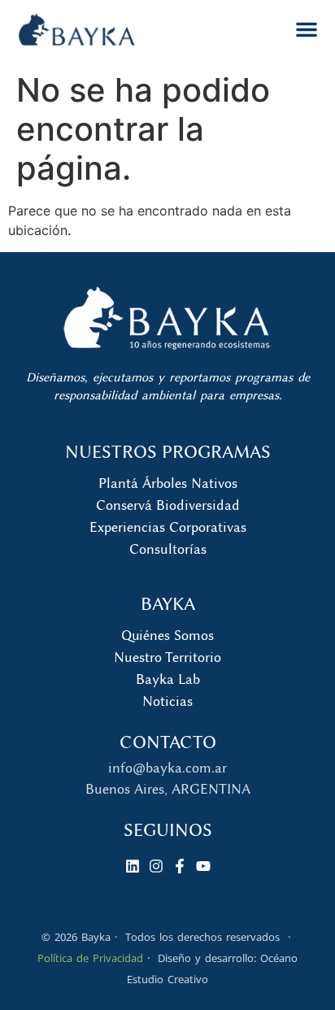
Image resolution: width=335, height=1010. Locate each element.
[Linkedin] (132, 866)
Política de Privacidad (90, 958)
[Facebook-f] (179, 866)
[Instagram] (156, 866)
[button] (306, 29)
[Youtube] (203, 866)
